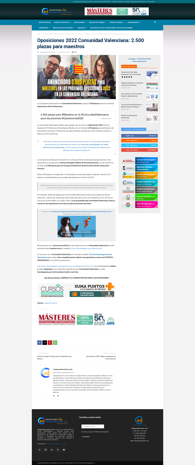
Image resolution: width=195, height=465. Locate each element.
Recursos (81, 28)
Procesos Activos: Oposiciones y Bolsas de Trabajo (111, 28)
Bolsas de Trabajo (96, 22)
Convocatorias (115, 22)
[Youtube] (64, 450)
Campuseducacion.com (47, 52)
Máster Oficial (45, 22)
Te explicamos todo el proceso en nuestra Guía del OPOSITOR (91, 1)
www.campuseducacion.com (139, 441)
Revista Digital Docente (63, 28)
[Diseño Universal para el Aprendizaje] (152, 118)
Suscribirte (152, 150)
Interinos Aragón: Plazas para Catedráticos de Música (54, 357)
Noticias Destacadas (129, 66)
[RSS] (51, 450)
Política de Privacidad (101, 432)
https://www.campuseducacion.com (63, 372)
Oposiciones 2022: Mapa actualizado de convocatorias (101, 357)
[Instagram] (45, 450)
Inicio (39, 34)
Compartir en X (106, 118)
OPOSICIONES (79, 22)
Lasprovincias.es (50, 303)
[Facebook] (39, 342)
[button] (155, 22)
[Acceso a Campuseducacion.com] (139, 426)
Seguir (153, 140)
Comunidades (133, 22)
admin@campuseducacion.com (56, 444)
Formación (43, 28)
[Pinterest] (50, 342)
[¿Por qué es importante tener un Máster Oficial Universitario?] (152, 107)
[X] (44, 342)
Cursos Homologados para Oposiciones (86, 248)
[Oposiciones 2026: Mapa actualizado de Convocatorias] (152, 75)
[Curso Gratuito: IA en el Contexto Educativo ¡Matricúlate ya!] (152, 96)
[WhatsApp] (55, 342)
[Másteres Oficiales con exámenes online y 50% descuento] (152, 86)
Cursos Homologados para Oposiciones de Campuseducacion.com (67, 266)
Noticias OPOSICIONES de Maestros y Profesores (58, 34)
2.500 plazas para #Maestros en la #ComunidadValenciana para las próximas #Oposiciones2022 (75, 116)
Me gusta (152, 136)
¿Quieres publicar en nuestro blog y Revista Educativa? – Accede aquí (133, 1)
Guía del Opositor (61, 22)
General (78, 34)
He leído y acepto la (94, 432)
